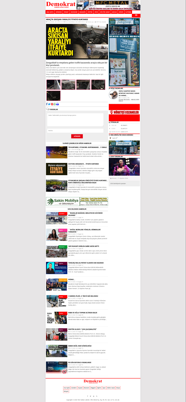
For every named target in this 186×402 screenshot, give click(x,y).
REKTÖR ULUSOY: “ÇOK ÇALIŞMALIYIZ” (82, 329)
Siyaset (80, 388)
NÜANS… (71, 279)
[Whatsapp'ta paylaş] (55, 104)
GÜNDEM (59, 12)
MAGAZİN (82, 12)
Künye (118, 388)
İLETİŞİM (128, 12)
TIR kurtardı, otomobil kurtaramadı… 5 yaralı (87, 147)
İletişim (66, 391)
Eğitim (99, 388)
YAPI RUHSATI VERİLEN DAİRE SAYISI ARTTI (83, 246)
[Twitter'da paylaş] (49, 104)
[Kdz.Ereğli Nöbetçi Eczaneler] (124, 120)
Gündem (74, 388)
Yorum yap (90, 22)
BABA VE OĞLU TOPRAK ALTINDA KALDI (82, 313)
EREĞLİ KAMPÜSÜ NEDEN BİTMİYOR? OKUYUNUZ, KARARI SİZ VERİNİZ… (129, 93)
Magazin (93, 388)
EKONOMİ (74, 12)
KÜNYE (121, 12)
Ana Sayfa (67, 388)
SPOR (96, 12)
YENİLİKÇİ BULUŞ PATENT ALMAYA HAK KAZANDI (86, 263)
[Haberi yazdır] (57, 104)
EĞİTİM (90, 12)
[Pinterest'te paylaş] (52, 104)
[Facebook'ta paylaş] (47, 104)
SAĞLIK (114, 12)
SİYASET (66, 12)
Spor (104, 388)
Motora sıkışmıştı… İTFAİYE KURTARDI (83, 164)
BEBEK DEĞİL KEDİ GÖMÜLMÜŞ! (80, 346)
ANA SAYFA (50, 12)
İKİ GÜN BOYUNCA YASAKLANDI (79, 362)
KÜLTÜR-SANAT (105, 12)
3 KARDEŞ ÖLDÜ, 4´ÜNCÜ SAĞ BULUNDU (83, 296)
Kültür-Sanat (111, 388)
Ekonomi (86, 388)
